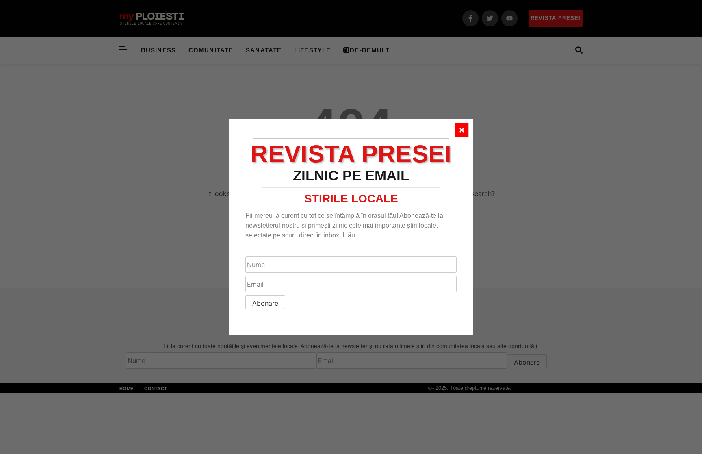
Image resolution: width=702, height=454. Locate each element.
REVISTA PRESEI (350, 153)
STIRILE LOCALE (351, 198)
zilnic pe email (351, 175)
